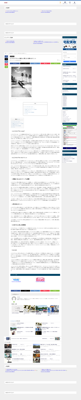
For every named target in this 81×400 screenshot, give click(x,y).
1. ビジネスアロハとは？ (28, 106)
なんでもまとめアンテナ (67, 118)
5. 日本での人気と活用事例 (29, 112)
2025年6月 (65, 103)
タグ (64, 59)
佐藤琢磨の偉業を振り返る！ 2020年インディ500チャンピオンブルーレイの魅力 (69, 76)
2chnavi (64, 111)
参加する (75, 146)
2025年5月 (65, 104)
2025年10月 (65, 98)
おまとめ (64, 115)
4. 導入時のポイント (28, 110)
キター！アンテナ (66, 116)
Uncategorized (12, 56)
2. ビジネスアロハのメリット (16, 122)
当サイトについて (66, 91)
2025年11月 (65, 97)
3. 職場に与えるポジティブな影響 (30, 109)
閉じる (18, 119)
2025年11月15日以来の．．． (68, 66)
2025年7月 (65, 102)
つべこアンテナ (65, 117)
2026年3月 (65, 96)
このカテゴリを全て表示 (70, 145)
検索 (69, 61)
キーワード (65, 52)
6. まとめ (26, 113)
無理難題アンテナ (66, 121)
